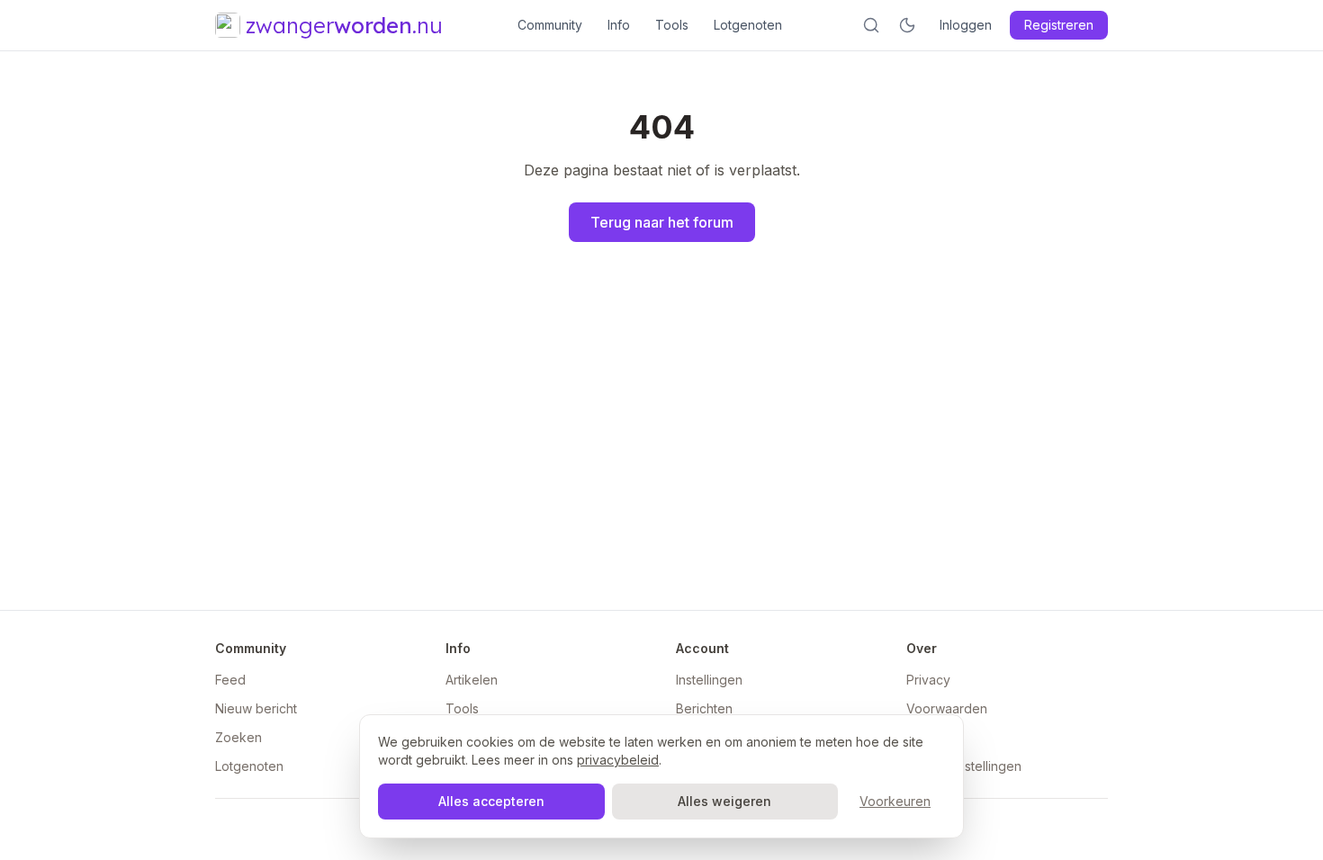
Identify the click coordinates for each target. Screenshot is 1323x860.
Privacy (928, 679)
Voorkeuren (895, 801)
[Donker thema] (907, 25)
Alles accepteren (491, 801)
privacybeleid (618, 759)
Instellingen (709, 679)
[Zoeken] (871, 25)
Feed (230, 679)
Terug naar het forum (662, 222)
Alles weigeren (724, 801)
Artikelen (472, 679)
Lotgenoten (748, 24)
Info (619, 24)
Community (550, 24)
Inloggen (966, 24)
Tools (671, 24)
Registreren (1059, 24)
